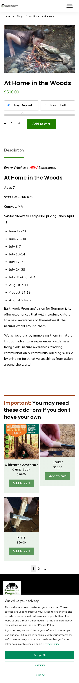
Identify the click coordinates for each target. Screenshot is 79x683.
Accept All (39, 655)
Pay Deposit (23, 105)
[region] (39, 639)
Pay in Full (58, 105)
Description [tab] (14, 150)
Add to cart (41, 124)
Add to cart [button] (21, 483)
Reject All (39, 675)
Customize (39, 665)
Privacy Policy (51, 644)
